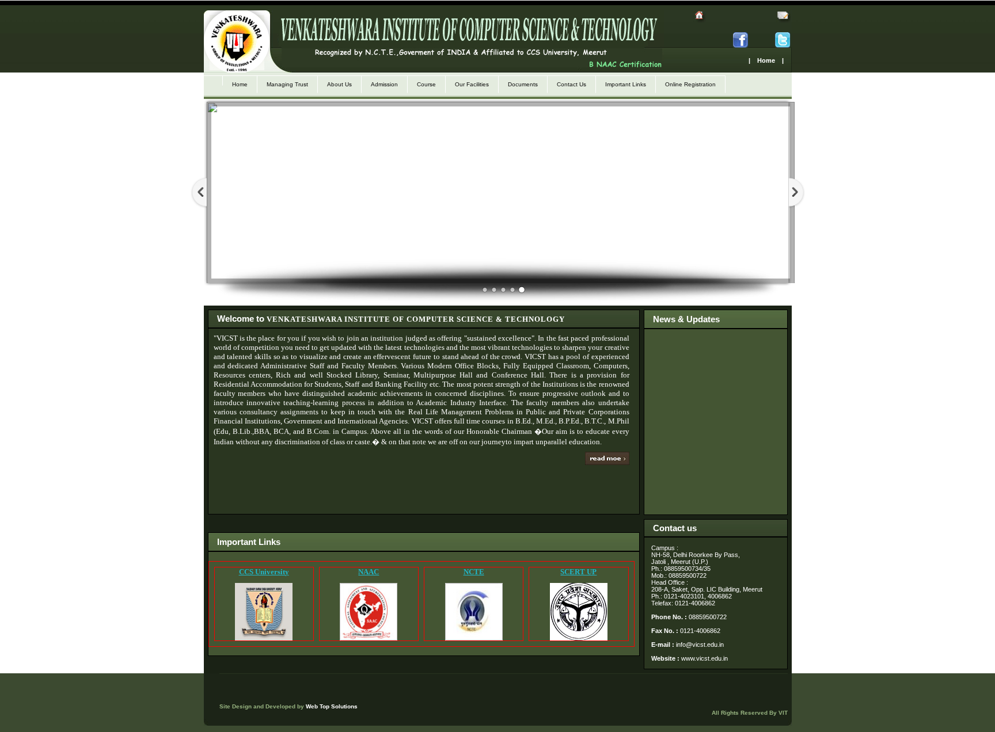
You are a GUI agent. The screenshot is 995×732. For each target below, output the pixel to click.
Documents (523, 84)
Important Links (625, 84)
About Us (339, 84)
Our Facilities (472, 84)
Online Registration (690, 84)
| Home (762, 60)
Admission (384, 84)
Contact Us (571, 84)
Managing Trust (287, 84)
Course (426, 84)
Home (240, 84)
